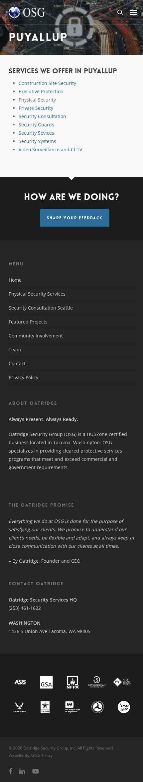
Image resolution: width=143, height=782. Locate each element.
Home (15, 280)
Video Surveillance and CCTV (50, 149)
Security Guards (36, 124)
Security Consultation (42, 116)
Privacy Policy (23, 377)
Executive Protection (41, 91)
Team (15, 349)
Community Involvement (36, 335)
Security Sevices (36, 133)
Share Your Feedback (74, 218)
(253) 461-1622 (25, 608)
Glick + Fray (42, 755)
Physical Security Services (37, 294)
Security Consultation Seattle (41, 308)
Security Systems (37, 141)
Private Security (36, 108)
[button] (133, 12)
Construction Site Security (47, 83)
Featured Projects (28, 322)
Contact (17, 363)
